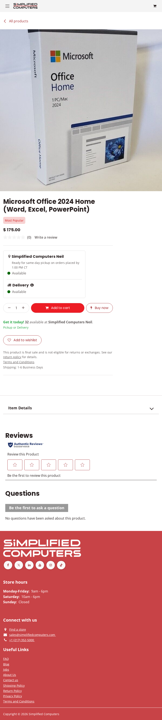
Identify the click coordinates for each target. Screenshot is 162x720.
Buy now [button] (101, 307)
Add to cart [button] (60, 307)
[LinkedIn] (29, 565)
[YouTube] (40, 565)
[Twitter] (19, 565)
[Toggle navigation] (7, 6)
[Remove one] (8, 308)
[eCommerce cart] (154, 6)
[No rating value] (15, 237)
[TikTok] (61, 565)
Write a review (46, 237)
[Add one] (24, 308)
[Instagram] (50, 565)
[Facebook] (8, 565)
